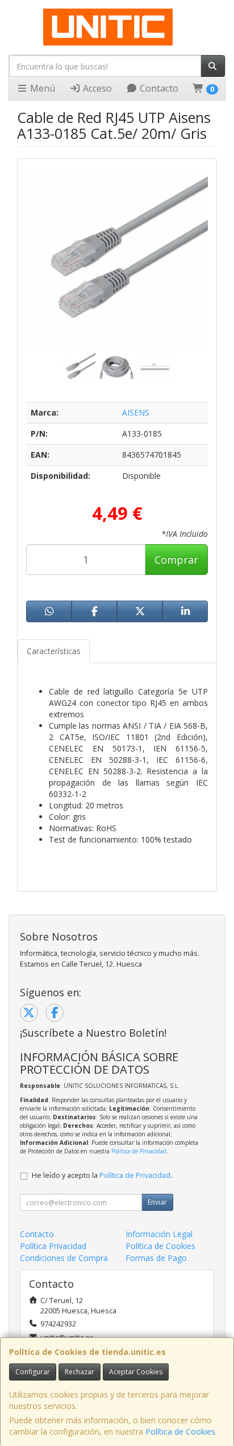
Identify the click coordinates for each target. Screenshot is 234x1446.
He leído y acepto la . (102, 1175)
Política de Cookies (180, 1431)
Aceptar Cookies (135, 1372)
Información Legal (159, 1234)
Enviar (157, 1202)
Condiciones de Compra (64, 1257)
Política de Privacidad (138, 1151)
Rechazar (79, 1372)
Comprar (176, 559)
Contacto (157, 88)
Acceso (96, 88)
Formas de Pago (156, 1257)
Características (54, 651)
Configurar (32, 1372)
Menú (41, 88)
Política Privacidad (53, 1245)
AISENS (135, 412)
